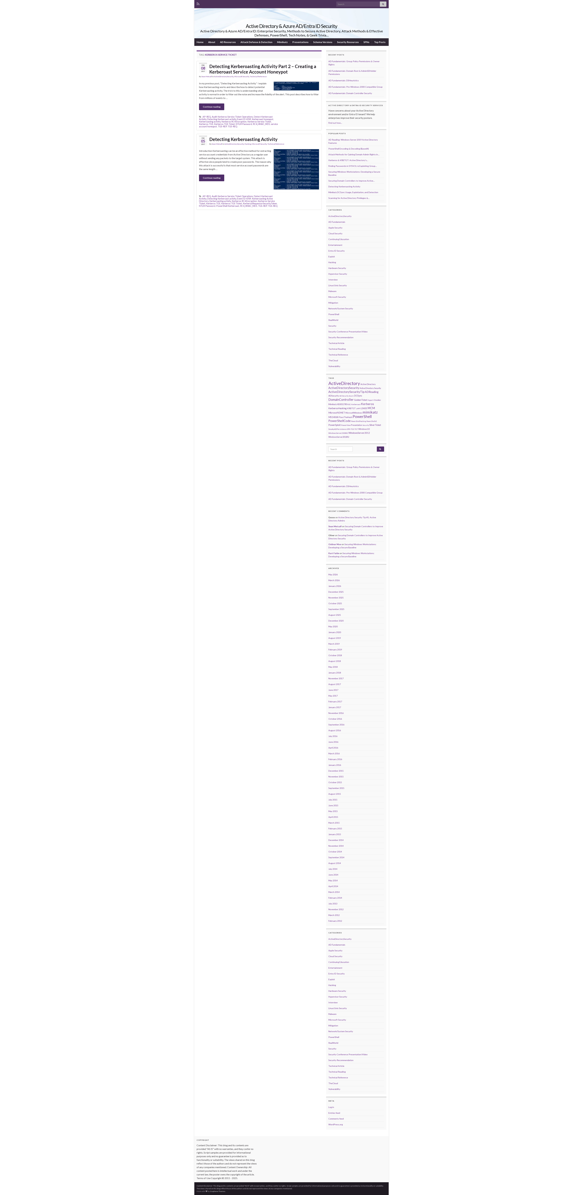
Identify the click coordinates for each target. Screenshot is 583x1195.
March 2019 (334, 643)
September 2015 (336, 788)
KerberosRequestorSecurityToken (260, 203)
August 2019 (334, 638)
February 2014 (335, 897)
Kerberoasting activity (210, 121)
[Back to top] (576, 1188)
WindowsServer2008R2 (338, 433)
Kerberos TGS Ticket (224, 124)
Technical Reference (258, 76)
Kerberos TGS (206, 124)
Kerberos (367, 404)
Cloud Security (335, 233)
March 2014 (334, 892)
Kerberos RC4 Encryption (234, 121)
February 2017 (335, 701)
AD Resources (228, 42)
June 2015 (333, 805)
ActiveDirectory (344, 383)
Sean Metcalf (206, 76)
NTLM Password (244, 124)
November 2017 (336, 678)
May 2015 (333, 811)
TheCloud (333, 360)
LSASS (364, 408)
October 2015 (335, 782)
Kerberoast (356, 404)
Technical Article (336, 343)
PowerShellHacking (358, 421)
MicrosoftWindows (353, 413)
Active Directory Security (370, 388)
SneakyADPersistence (337, 429)
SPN (348, 429)
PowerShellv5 (372, 421)
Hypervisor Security (337, 274)
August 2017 (334, 684)
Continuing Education (338, 239)
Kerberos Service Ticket (259, 121)
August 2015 (334, 794)
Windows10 (364, 429)
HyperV (371, 400)
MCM (371, 408)
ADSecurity (333, 395)
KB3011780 (342, 404)
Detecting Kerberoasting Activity (243, 139)
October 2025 (335, 603)
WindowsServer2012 (359, 432)
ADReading (371, 391)
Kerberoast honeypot (262, 119)
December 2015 (336, 770)
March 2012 (334, 915)
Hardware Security (337, 268)
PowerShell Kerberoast (227, 206)
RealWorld (333, 320)
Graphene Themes (217, 1191)
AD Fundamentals (336, 222)
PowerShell (333, 314)
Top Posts (379, 42)
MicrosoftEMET (336, 412)
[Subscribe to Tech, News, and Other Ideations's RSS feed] (198, 3)
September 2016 (336, 724)
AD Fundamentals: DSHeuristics (343, 80)
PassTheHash (345, 417)
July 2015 (332, 799)
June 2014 (333, 874)
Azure (351, 396)
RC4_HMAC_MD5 (261, 124)
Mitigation (333, 302)
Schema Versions (322, 42)
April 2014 (333, 886)
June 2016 (333, 742)
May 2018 (333, 667)
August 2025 (334, 615)
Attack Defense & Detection (256, 42)
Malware (332, 291)
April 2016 (333, 747)
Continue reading (211, 106)
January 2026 (334, 586)
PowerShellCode (339, 420)
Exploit (331, 256)
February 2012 (335, 921)
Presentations (300, 42)
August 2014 (334, 863)
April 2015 (333, 817)
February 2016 (335, 759)
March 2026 (334, 580)
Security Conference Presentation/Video (348, 331)
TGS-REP (222, 126)
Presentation (356, 425)
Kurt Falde (333, 553)
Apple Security (335, 227)
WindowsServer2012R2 (338, 437)
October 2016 (335, 719)
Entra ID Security (336, 250)
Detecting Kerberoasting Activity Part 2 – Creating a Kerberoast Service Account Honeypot (262, 69)
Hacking (248, 144)
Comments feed (336, 1118)
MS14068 (333, 417)
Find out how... (335, 123)
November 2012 (336, 909)
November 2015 (336, 776)
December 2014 (336, 840)
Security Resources (348, 42)
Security (332, 326)
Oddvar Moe (334, 544)
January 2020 (334, 632)
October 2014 (335, 851)
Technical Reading (337, 349)
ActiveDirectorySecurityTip (346, 391)
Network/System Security (340, 308)
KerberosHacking (337, 408)
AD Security (343, 396)
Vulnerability (334, 366)
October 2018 (335, 655)
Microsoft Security (241, 76)
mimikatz (370, 412)
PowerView (346, 425)
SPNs (366, 42)
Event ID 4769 (244, 119)
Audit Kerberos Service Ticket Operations (232, 116)
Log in (331, 1107)
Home (200, 42)
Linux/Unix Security (337, 285)
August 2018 (334, 661)
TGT (356, 429)
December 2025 (336, 592)
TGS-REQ (232, 126)
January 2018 (334, 672)
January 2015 (334, 834)
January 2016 (334, 765)
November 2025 (336, 597)
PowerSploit (334, 425)
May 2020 (333, 626)
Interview (333, 279)
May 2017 (333, 695)
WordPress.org (335, 1124)
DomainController (341, 399)
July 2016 (332, 736)
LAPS (358, 408)
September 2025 (336, 609)
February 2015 (335, 828)
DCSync (358, 395)
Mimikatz (282, 42)
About (211, 42)
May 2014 (333, 880)
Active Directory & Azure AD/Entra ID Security (291, 26)
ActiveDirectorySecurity (224, 76)
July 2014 (332, 869)
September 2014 (336, 857)
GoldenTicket (360, 399)
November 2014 (336, 846)
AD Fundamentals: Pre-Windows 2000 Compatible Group (355, 87)
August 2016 (334, 730)
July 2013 (332, 903)
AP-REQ (207, 116)
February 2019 (335, 649)
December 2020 (336, 620)
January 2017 (334, 707)
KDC (349, 404)
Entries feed (334, 1113)
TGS (352, 429)
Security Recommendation (340, 337)
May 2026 (333, 574)
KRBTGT (351, 408)
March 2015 (334, 822)
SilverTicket (375, 425)
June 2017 (333, 690)
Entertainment (335, 245)
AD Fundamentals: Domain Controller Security (350, 93)
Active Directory (368, 384)
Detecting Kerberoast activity (221, 119)
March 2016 (334, 753)
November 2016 (336, 713)
